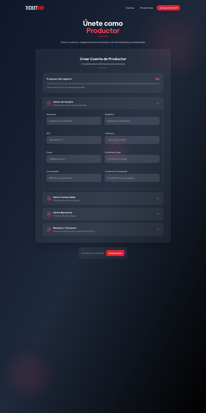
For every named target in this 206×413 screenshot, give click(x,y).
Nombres (51, 114)
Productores (146, 7)
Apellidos (109, 114)
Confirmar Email (112, 152)
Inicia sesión (115, 253)
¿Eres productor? (168, 7)
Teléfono (109, 133)
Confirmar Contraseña (116, 171)
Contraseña (53, 171)
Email (49, 152)
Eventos (130, 7)
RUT (49, 133)
